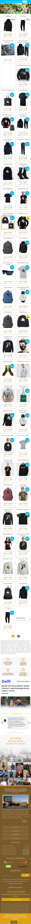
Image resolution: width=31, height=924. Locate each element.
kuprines (3, 905)
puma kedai (4, 911)
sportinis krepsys (12, 906)
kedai (2, 903)
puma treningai (11, 909)
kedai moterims (10, 905)
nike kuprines (16, 912)
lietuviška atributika (22, 906)
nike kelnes (22, 911)
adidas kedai (25, 909)
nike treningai (22, 908)
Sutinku (14, 922)
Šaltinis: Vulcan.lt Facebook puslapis (15, 732)
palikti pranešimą (15, 899)
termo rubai (26, 903)
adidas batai (8, 908)
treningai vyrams (9, 903)
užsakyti (25, 875)
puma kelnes (9, 912)
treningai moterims (20, 905)
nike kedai (18, 909)
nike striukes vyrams (13, 911)
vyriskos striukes (18, 903)
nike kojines (23, 912)
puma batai (15, 908)
